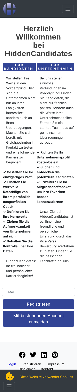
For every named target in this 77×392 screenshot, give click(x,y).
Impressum (55, 364)
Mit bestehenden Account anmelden (38, 318)
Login (11, 364)
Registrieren (38, 304)
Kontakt (47, 369)
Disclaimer (27, 369)
